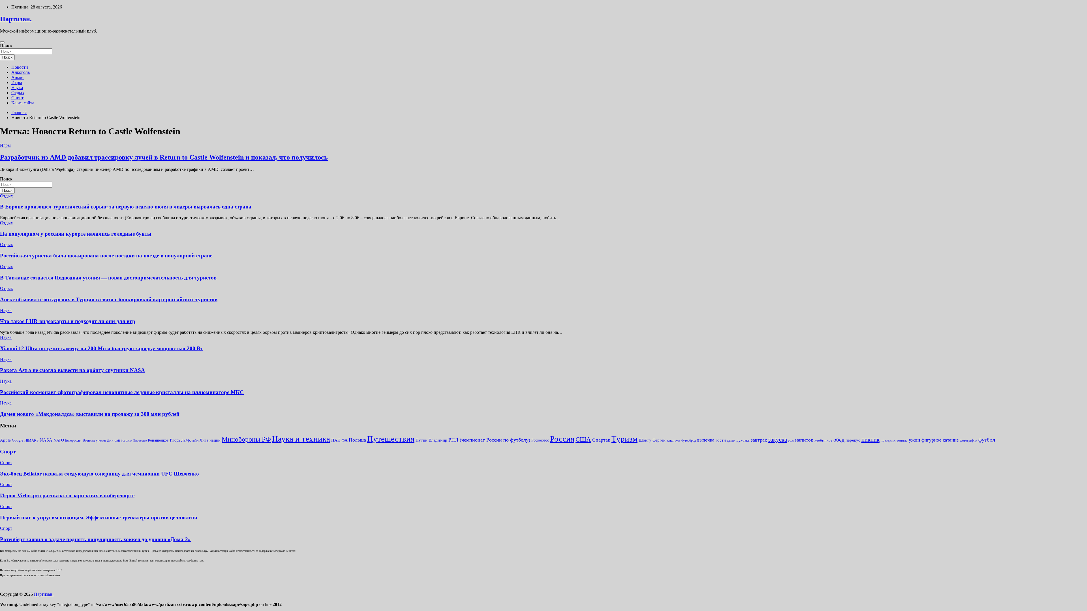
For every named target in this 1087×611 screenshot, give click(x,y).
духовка (743, 440)
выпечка (705, 440)
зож (791, 440)
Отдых (17, 92)
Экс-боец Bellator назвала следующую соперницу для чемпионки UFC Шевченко (99, 474)
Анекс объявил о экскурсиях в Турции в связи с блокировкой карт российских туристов (108, 299)
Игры (16, 82)
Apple (5, 440)
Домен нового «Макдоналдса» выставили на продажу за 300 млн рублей (89, 414)
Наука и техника (301, 438)
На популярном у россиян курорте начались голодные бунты (75, 234)
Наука (17, 87)
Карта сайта (22, 102)
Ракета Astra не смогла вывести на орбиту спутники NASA (72, 370)
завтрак (759, 440)
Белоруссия (73, 440)
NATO (59, 440)
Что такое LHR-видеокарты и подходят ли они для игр (67, 321)
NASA (46, 440)
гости (721, 440)
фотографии (968, 440)
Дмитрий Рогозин (119, 440)
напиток (804, 440)
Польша (357, 440)
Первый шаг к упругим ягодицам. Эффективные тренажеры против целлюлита (98, 517)
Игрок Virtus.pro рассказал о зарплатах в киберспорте (67, 495)
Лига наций (210, 440)
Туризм (624, 438)
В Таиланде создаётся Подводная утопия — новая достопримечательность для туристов (108, 278)
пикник (870, 439)
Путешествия (390, 438)
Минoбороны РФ (246, 439)
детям (731, 440)
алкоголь (673, 440)
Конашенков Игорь (164, 440)
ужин (914, 440)
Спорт (17, 97)
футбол (986, 440)
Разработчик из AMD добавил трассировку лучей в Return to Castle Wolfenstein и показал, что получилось (164, 157)
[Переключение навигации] (2, 42)
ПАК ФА (339, 440)
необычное (823, 440)
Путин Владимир (431, 440)
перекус (853, 440)
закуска (777, 439)
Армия (17, 77)
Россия (562, 438)
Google (17, 440)
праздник (888, 440)
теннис (902, 440)
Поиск (6, 45)
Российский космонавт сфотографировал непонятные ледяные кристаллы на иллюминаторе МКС (122, 392)
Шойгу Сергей (652, 440)
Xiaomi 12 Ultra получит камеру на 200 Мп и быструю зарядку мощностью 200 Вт (101, 348)
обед (838, 440)
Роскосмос (540, 440)
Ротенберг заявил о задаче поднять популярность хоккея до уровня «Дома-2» (95, 539)
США (583, 439)
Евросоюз (140, 440)
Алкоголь (20, 72)
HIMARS (31, 440)
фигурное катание (940, 440)
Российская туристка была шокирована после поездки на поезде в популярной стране (106, 256)
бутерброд (688, 440)
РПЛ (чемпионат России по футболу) (489, 440)
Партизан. (16, 19)
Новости (19, 67)
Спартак (601, 440)
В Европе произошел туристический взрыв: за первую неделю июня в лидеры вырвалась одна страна (125, 207)
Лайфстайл (189, 440)
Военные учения (94, 440)
